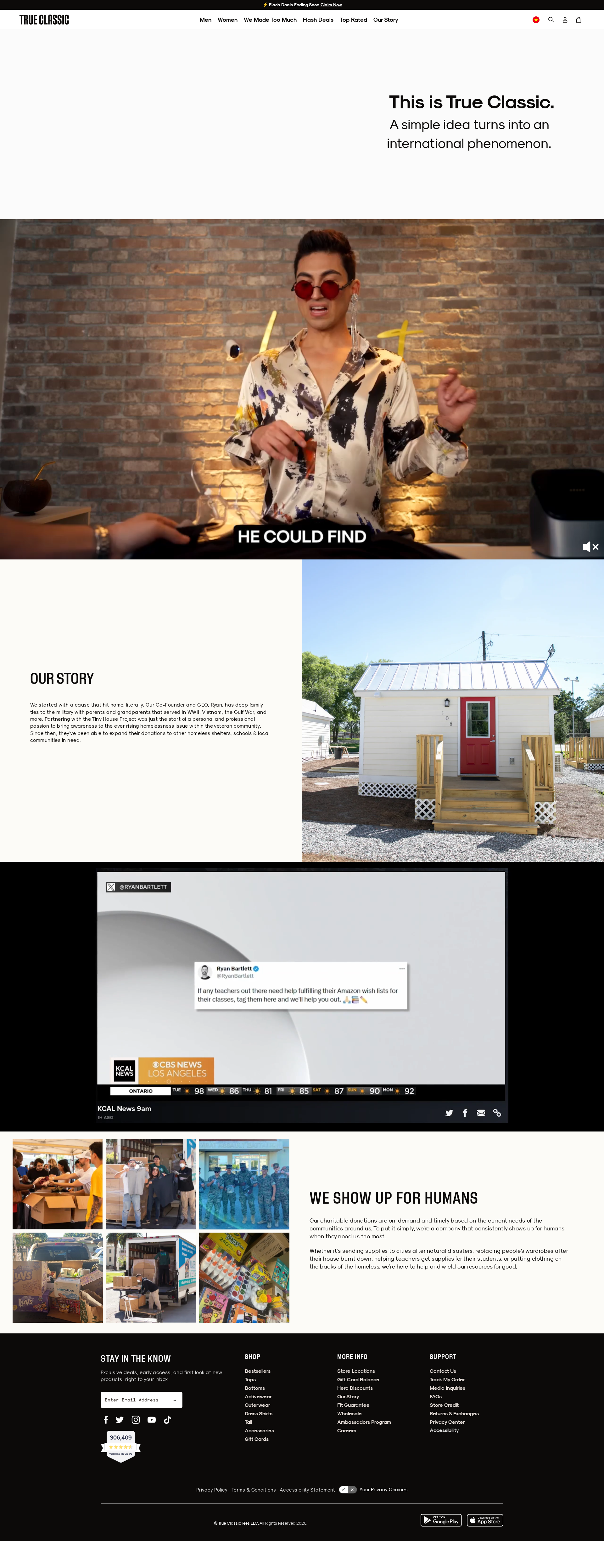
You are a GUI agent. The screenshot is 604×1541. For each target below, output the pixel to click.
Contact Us (443, 1371)
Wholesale (349, 1413)
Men (205, 19)
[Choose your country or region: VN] (536, 20)
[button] (579, 19)
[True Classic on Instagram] (135, 1420)
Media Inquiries (447, 1388)
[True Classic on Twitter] (119, 1420)
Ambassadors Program (364, 1422)
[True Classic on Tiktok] (167, 1420)
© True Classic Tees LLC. (237, 1523)
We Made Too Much (270, 19)
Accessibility (444, 1430)
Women (228, 19)
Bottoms (255, 1388)
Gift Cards (257, 1439)
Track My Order (447, 1379)
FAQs (436, 1396)
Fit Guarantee (353, 1405)
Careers (346, 1430)
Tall (248, 1422)
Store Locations (356, 1371)
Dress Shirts (258, 1413)
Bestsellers (258, 1371)
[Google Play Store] (441, 1520)
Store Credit (444, 1405)
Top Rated (353, 19)
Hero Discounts (355, 1388)
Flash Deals (318, 19)
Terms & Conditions (254, 1489)
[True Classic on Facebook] (106, 1420)
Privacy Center (447, 1422)
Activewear (258, 1396)
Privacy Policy (212, 1489)
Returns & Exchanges (454, 1413)
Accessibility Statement (307, 1489)
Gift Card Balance (358, 1379)
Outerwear (257, 1405)
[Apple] (485, 1520)
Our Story (385, 19)
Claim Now (331, 5)
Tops (250, 1379)
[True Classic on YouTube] (152, 1420)
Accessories (259, 1430)
